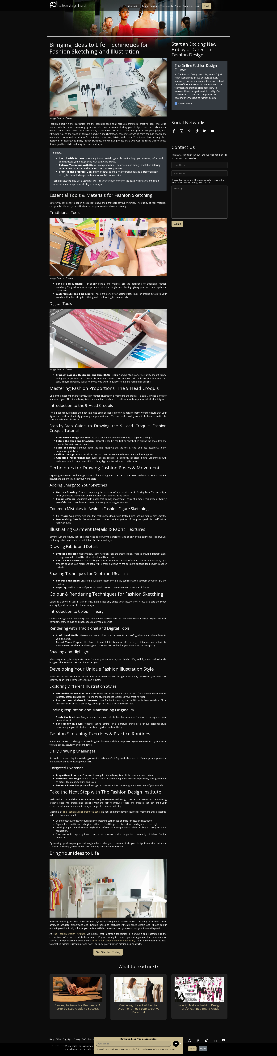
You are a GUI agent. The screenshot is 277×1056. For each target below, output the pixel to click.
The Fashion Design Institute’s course (82, 811)
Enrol (206, 5)
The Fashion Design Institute (69, 933)
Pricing (178, 5)
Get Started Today (108, 952)
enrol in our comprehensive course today (113, 940)
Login (197, 5)
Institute (155, 5)
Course (145, 5)
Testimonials (166, 5)
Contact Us (188, 5)
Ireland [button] (133, 5)
